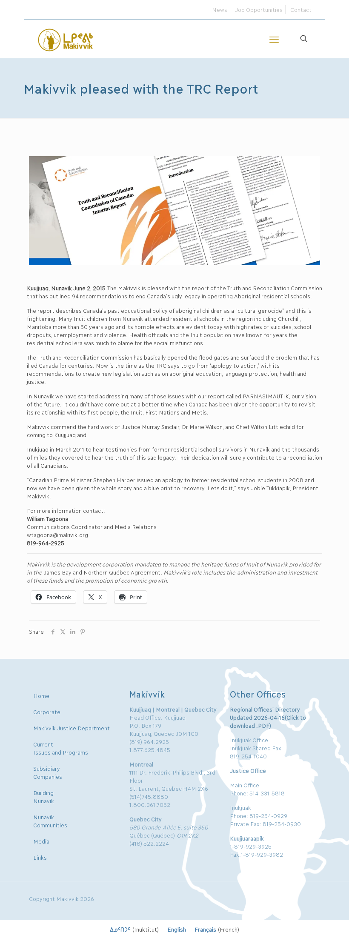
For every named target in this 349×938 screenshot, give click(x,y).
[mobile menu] (274, 38)
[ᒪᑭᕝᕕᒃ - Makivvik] (65, 39)
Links (40, 857)
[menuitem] (134, 929)
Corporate (46, 711)
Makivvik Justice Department (71, 727)
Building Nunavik (43, 796)
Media (41, 841)
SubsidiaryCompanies (47, 772)
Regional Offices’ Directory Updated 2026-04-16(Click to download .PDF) (268, 717)
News (219, 9)
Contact (301, 9)
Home (41, 695)
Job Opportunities (259, 9)
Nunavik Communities (50, 820)
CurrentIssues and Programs (60, 748)
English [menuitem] (176, 929)
